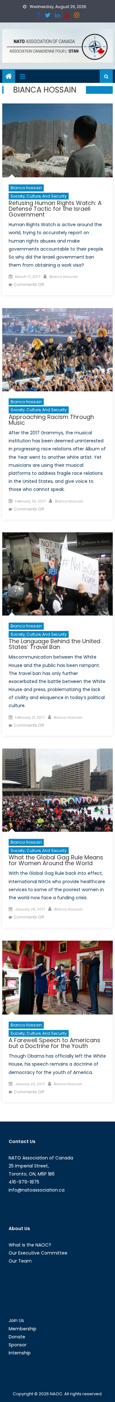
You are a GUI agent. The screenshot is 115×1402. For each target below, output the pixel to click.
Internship (20, 1353)
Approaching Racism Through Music (51, 420)
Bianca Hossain (26, 188)
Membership (22, 1329)
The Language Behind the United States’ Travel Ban (54, 644)
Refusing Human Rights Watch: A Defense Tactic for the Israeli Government (55, 208)
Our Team (20, 1261)
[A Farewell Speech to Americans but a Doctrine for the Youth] (57, 978)
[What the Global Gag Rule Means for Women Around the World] (57, 790)
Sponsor (18, 1345)
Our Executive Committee (38, 1253)
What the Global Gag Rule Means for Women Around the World (56, 860)
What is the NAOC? (30, 1245)
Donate (17, 1337)
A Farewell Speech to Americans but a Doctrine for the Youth (54, 1043)
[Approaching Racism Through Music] (57, 349)
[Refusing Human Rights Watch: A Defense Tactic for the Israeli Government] (57, 140)
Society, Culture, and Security (39, 196)
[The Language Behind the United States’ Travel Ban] (57, 574)
